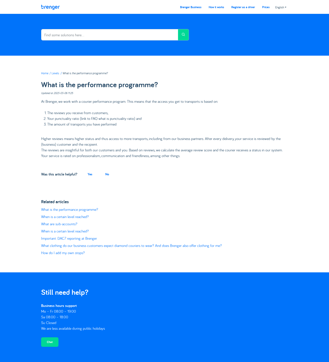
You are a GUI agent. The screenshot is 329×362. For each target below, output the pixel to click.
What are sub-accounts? (59, 223)
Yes (90, 174)
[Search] (183, 34)
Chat (50, 342)
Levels (55, 73)
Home (44, 73)
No (107, 174)
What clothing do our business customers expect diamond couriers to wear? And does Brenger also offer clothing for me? (131, 245)
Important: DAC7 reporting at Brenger (69, 238)
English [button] (279, 7)
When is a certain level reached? (65, 216)
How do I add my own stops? (63, 252)
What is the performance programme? (69, 209)
